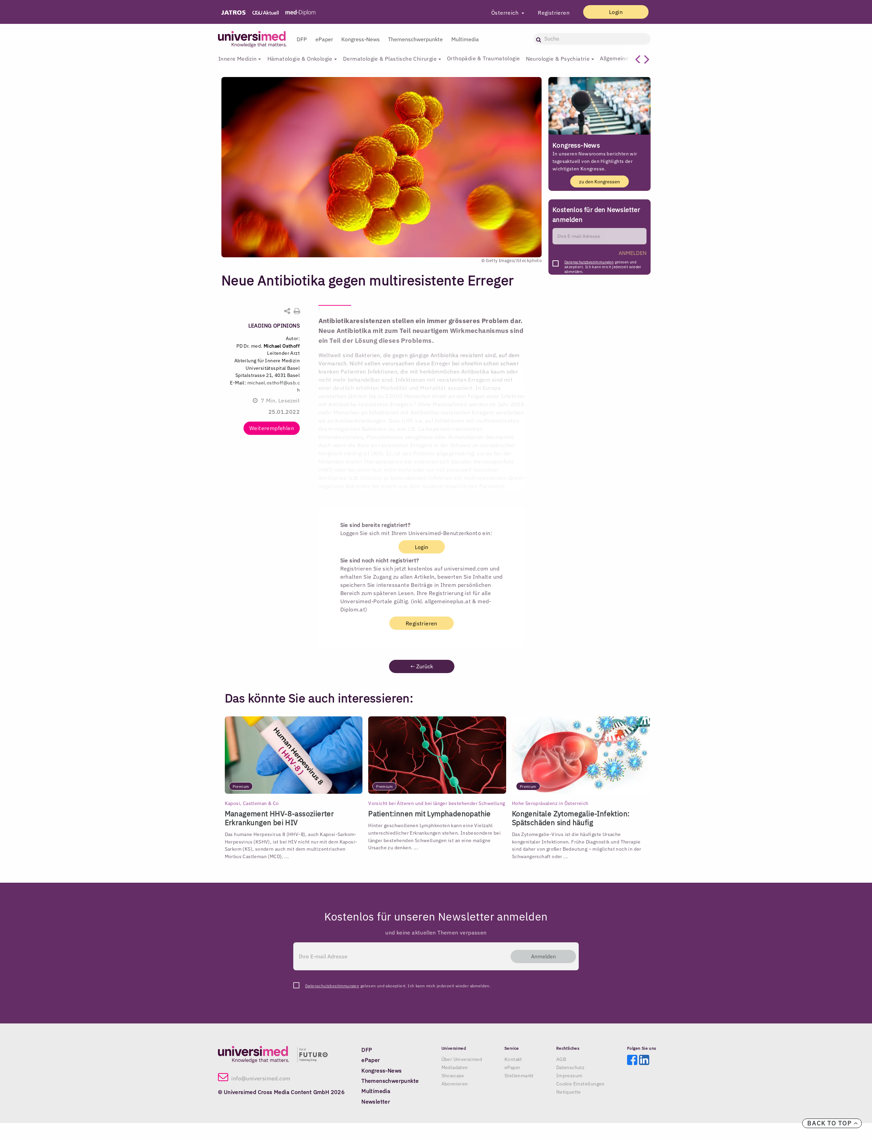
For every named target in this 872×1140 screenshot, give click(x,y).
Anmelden (543, 956)
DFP (302, 39)
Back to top (830, 1123)
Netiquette (568, 1092)
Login (616, 12)
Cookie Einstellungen (580, 1084)
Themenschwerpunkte (415, 39)
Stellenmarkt (519, 1076)
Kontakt (513, 1059)
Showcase (452, 1076)
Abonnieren (454, 1084)
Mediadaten (454, 1067)
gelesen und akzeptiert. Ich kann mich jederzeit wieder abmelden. (602, 264)
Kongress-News (360, 39)
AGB (561, 1059)
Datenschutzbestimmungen (588, 262)
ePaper (324, 39)
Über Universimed (461, 1059)
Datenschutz (570, 1067)
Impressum (569, 1076)
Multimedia (465, 39)
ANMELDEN (633, 252)
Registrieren (554, 12)
